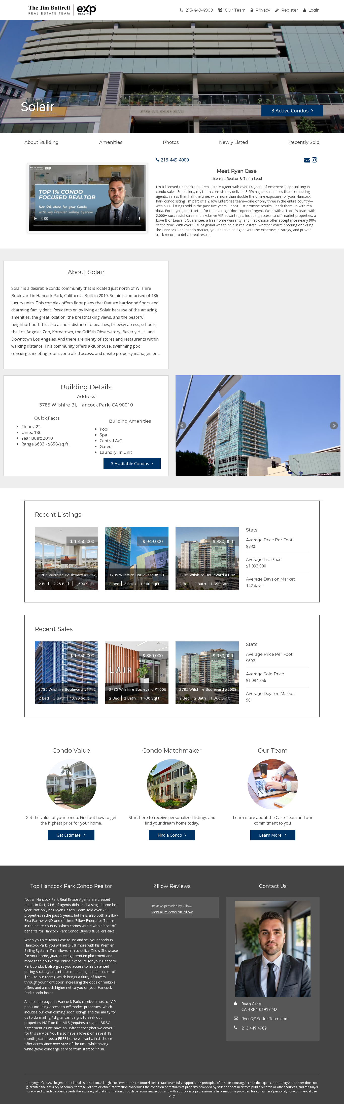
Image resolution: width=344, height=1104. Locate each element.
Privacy (263, 10)
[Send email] (307, 159)
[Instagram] (314, 159)
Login (314, 10)
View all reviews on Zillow (172, 912)
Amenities (110, 142)
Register (289, 10)
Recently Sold (304, 142)
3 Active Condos (290, 110)
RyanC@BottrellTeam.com (265, 1018)
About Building (41, 142)
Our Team (235, 10)
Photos (171, 142)
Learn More (271, 835)
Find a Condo (170, 835)
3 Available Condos (130, 463)
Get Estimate (69, 835)
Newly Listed (233, 142)
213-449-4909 (199, 10)
